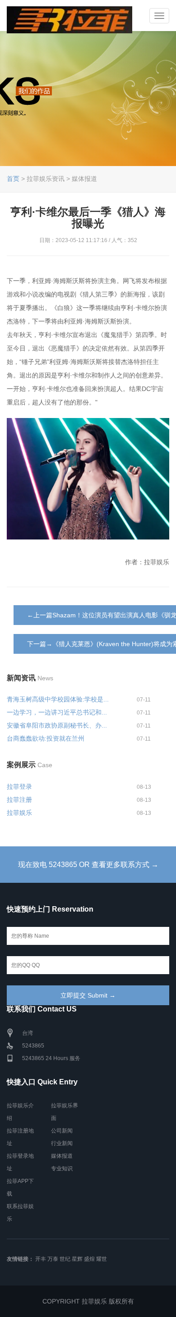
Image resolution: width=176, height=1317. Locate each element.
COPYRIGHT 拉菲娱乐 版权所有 (88, 1301)
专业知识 (62, 1168)
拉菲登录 (19, 786)
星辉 (77, 1259)
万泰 (52, 1259)
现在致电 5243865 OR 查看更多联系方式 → (88, 864)
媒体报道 (62, 1156)
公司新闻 (62, 1131)
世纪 (65, 1259)
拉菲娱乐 (19, 812)
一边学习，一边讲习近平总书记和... (57, 712)
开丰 (40, 1259)
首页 (13, 178)
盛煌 (89, 1259)
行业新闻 (62, 1143)
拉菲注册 (19, 799)
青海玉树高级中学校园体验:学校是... (58, 699)
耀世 (101, 1259)
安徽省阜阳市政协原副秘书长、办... (57, 725)
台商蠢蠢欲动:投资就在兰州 (45, 738)
